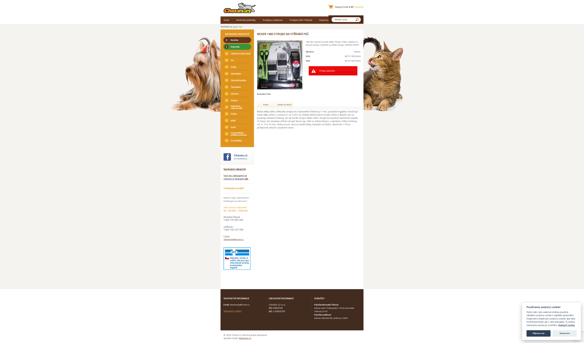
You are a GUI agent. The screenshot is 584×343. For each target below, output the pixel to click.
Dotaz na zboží (284, 104)
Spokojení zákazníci (235, 169)
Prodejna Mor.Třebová (301, 20)
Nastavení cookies (233, 311)
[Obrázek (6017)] (280, 65)
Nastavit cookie (566, 325)
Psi (240, 26)
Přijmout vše (538, 333)
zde (246, 178)
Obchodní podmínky (246, 20)
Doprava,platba (326, 20)
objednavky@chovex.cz (234, 239)
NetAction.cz (245, 338)
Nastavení (565, 333)
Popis (265, 104)
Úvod (226, 20)
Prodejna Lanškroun (273, 20)
